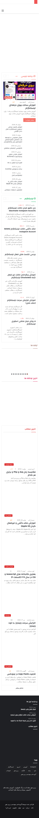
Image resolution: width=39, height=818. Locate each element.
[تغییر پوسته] (10, 10)
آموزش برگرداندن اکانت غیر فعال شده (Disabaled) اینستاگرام (21, 276)
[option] (19, 45)
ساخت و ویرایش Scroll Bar (13, 169)
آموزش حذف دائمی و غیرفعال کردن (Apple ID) (14, 182)
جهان (19, 808)
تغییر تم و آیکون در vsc (14, 162)
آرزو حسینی (31, 469)
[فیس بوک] (27, 813)
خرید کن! (8, 808)
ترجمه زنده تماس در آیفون (26, 38)
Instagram (33, 767)
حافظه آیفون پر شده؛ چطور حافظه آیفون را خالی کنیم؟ (10, 53)
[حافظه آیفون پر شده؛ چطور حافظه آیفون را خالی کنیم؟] (11, 48)
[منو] (3, 10)
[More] (13, 76)
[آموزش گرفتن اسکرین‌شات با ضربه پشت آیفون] (28, 48)
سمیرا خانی (31, 102)
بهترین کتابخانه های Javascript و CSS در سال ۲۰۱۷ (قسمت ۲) (20, 575)
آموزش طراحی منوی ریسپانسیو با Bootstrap (14, 155)
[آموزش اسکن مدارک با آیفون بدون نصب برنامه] (28, 63)
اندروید (18, 767)
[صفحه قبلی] (7, 76)
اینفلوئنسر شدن (17, 175)
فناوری (14, 808)
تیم (23, 808)
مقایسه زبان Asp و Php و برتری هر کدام (21, 473)
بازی (35, 770)
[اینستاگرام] (11, 813)
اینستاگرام (11, 767)
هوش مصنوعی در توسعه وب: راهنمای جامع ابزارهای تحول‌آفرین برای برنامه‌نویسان (13, 139)
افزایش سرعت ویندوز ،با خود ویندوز (22, 624)
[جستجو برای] (6, 10)
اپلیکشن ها (32, 22)
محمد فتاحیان (30, 620)
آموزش (25, 767)
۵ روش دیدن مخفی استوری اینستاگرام (23, 322)
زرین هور (16, 770)
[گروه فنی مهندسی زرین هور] (36, 6)
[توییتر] (22, 813)
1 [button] (27, 374)
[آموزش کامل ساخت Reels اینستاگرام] (11, 63)
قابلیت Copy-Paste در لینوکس (21, 674)
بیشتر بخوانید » (29, 120)
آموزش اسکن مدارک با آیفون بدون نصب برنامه (28, 69)
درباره (27, 808)
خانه (32, 808)
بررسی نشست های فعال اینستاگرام (20, 254)
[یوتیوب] (17, 813)
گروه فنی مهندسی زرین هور (28, 774)
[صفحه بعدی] (4, 76)
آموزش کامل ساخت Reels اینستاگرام (10, 67)
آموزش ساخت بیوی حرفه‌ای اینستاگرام (22, 106)
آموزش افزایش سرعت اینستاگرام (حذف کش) (21, 301)
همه (16, 76)
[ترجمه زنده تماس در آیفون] (19, 30)
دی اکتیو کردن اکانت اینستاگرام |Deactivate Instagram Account (22, 209)
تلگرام (23, 770)
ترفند (29, 770)
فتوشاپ (8, 770)
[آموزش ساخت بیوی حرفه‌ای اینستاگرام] (7, 749)
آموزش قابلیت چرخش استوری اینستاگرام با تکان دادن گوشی (14, 129)
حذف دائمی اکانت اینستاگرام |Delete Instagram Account (20, 230)
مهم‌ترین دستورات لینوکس (13, 189)
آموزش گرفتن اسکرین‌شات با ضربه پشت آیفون (29, 53)
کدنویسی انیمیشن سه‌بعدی (13, 148)
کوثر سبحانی (30, 571)
